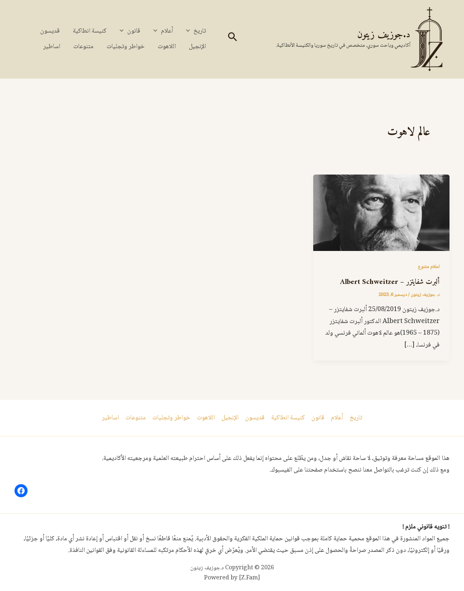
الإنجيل (197, 46)
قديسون (50, 31)
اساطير (51, 46)
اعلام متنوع (429, 267)
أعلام (167, 31)
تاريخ (199, 31)
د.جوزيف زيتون (383, 35)
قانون (133, 31)
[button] (232, 39)
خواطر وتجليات (126, 46)
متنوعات (83, 46)
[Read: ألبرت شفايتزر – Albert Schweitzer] (381, 213)
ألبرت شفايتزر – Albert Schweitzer (390, 282)
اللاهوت (167, 46)
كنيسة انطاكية (90, 31)
